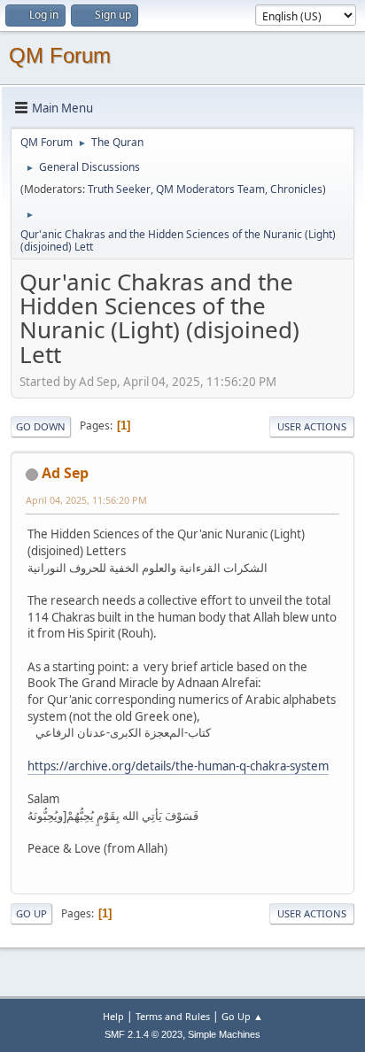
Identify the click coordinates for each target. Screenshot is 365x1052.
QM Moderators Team (210, 189)
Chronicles (296, 189)
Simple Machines (224, 1034)
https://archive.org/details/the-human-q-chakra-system (178, 766)
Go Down (41, 426)
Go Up (31, 913)
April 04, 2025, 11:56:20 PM (86, 500)
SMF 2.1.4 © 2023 (143, 1034)
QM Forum (60, 55)
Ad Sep (65, 473)
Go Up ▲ (242, 1016)
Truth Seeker (119, 189)
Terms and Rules (173, 1016)
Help (113, 1016)
